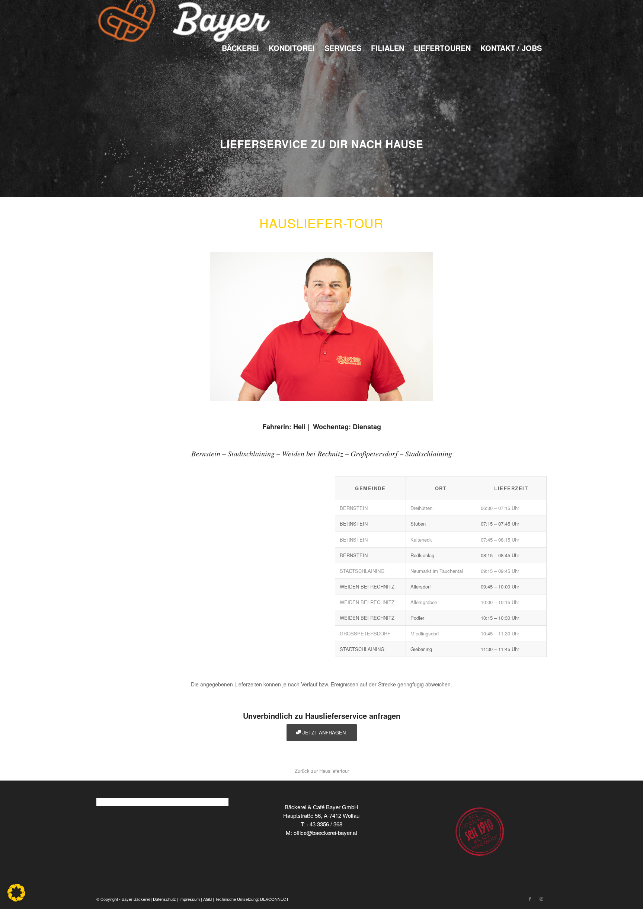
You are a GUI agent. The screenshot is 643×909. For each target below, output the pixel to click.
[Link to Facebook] (529, 898)
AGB (207, 899)
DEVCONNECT (274, 899)
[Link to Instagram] (541, 898)
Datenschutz (164, 899)
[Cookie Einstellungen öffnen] (16, 899)
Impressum (189, 899)
